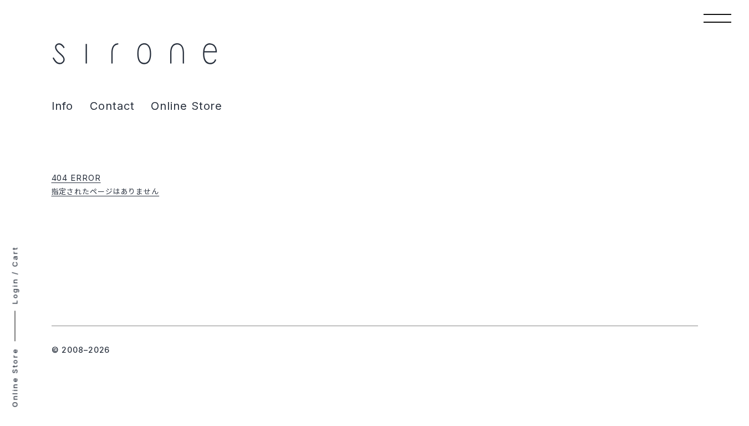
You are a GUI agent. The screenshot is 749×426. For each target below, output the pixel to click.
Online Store (186, 106)
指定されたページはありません (106, 191)
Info (63, 106)
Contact (112, 106)
